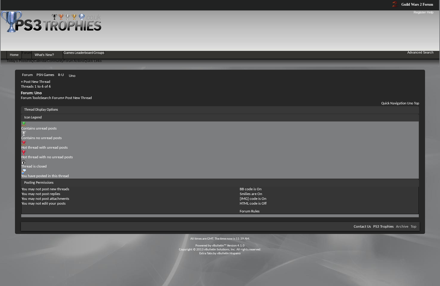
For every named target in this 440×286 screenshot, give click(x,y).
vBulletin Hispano (229, 253)
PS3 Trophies (383, 227)
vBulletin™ (219, 245)
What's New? (44, 55)
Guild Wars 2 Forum (416, 4)
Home (14, 55)
